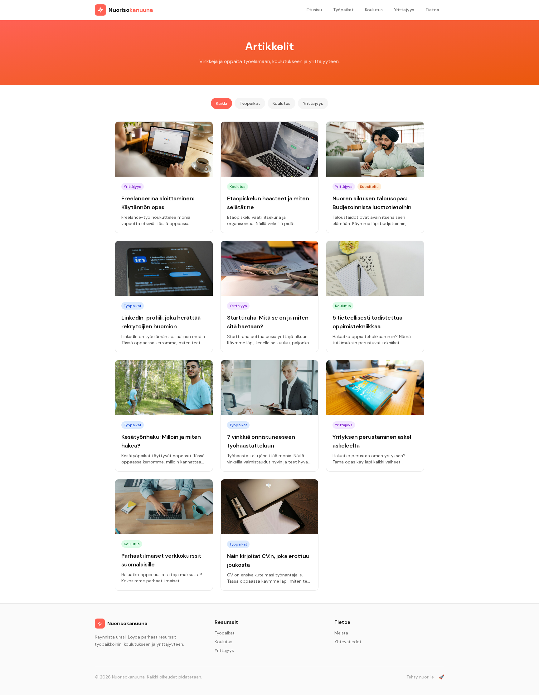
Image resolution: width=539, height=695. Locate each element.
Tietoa (432, 9)
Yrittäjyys (404, 9)
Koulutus (374, 9)
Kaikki (221, 103)
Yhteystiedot (348, 641)
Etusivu (314, 9)
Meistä (341, 633)
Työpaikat (343, 9)
